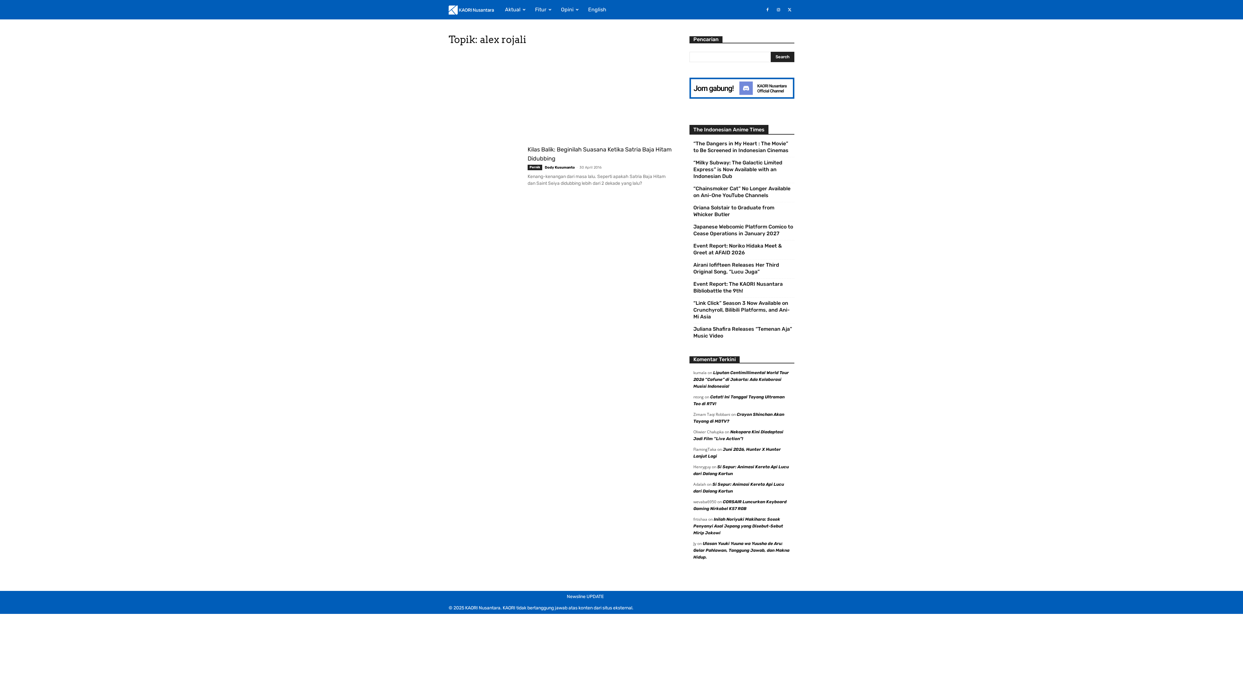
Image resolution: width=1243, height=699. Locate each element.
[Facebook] (767, 9)
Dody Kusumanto (560, 167)
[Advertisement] (561, 97)
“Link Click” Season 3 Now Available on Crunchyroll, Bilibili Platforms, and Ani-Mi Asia (741, 310)
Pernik (535, 167)
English (597, 9)
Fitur (540, 9)
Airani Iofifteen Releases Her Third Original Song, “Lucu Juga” (736, 268)
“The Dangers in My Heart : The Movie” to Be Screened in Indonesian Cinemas (741, 146)
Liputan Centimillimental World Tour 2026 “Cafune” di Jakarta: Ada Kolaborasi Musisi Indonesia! (741, 379)
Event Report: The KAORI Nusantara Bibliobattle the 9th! (738, 287)
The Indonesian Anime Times (729, 130)
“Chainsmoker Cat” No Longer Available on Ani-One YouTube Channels (741, 191)
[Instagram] (778, 9)
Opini (567, 9)
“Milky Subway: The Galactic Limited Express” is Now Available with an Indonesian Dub (737, 169)
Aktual (513, 9)
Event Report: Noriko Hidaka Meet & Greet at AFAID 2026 (737, 249)
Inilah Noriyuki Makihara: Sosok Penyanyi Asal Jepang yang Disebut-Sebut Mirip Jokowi (738, 526)
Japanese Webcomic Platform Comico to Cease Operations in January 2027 (743, 230)
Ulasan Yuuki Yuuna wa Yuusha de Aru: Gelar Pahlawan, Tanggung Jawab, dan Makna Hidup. (741, 550)
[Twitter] (789, 9)
